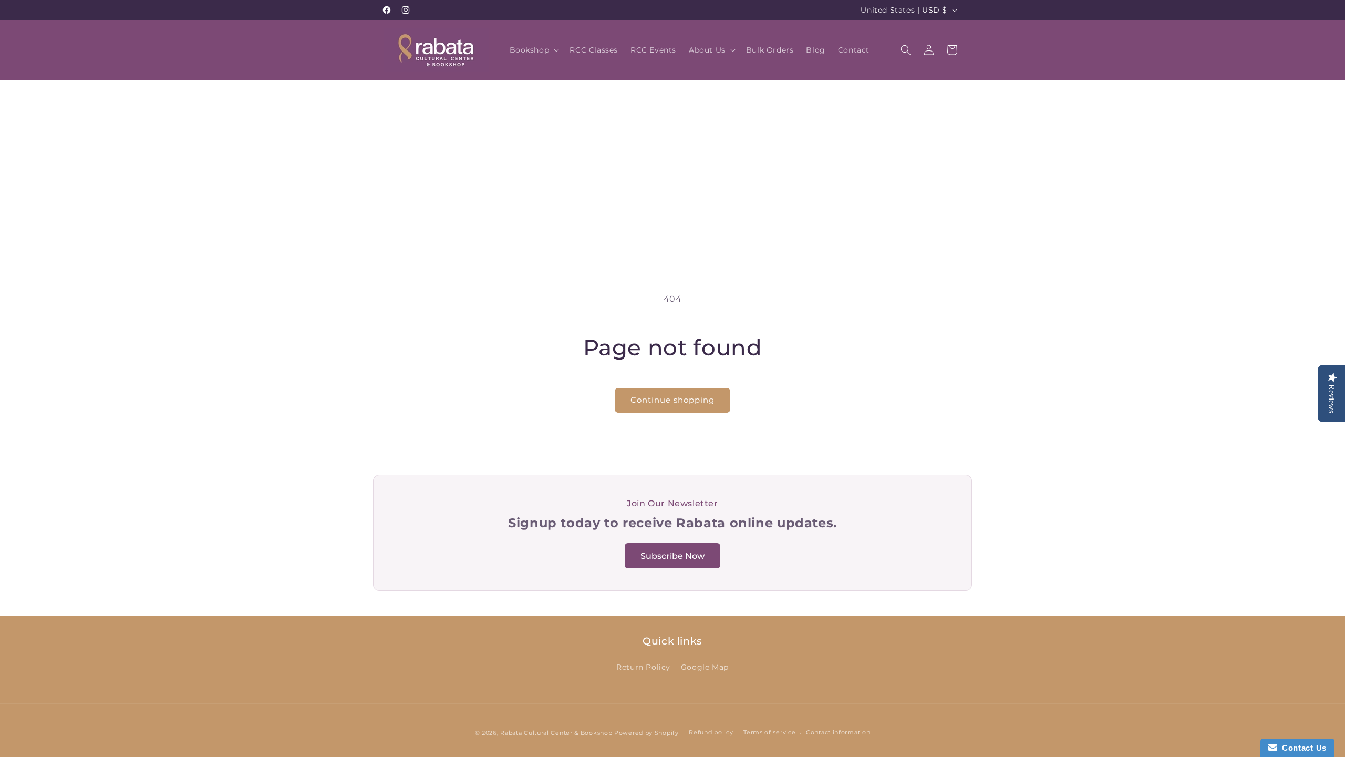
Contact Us (1302, 747)
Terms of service (769, 732)
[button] (533, 50)
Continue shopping (672, 400)
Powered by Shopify (646, 732)
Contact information (838, 732)
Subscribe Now (672, 556)
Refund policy (711, 732)
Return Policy (643, 667)
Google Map (705, 667)
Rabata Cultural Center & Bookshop (556, 732)
